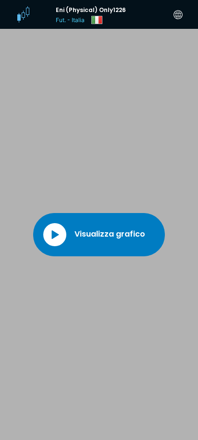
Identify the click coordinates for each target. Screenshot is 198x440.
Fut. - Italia (70, 20)
